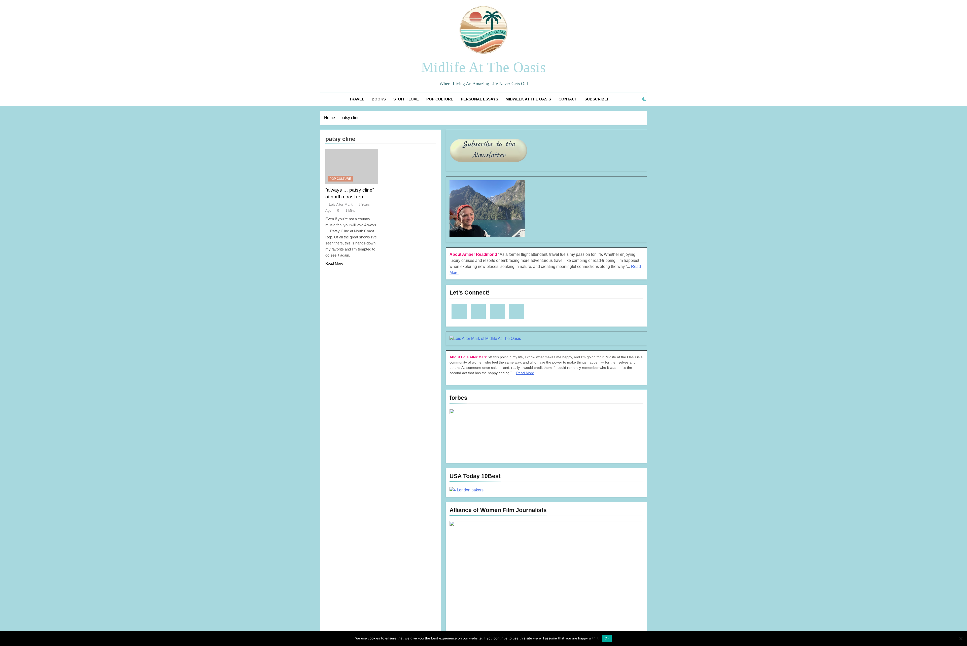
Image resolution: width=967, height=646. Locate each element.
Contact (568, 99)
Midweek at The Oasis (528, 99)
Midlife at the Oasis (483, 67)
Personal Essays (479, 99)
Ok (607, 638)
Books (379, 99)
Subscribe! (596, 99)
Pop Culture (439, 99)
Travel (356, 99)
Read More (334, 263)
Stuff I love (406, 99)
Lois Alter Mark (341, 204)
